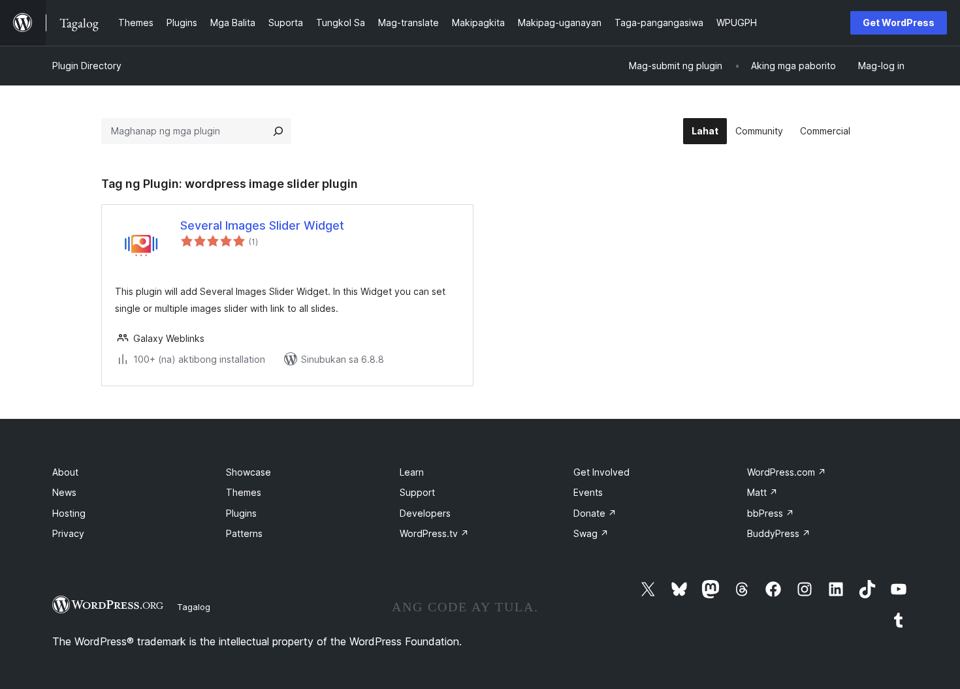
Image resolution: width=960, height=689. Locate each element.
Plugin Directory (86, 65)
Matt (762, 492)
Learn (412, 472)
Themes (243, 492)
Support (417, 492)
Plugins (241, 513)
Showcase (248, 472)
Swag (591, 533)
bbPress (770, 513)
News (64, 492)
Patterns (244, 533)
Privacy (68, 533)
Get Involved (601, 472)
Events (588, 492)
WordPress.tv (434, 533)
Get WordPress (899, 22)
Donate (594, 513)
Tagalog (193, 607)
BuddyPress (778, 533)
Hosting (69, 513)
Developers (425, 513)
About (65, 472)
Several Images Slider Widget (262, 225)
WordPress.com (786, 472)
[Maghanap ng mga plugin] (278, 131)
